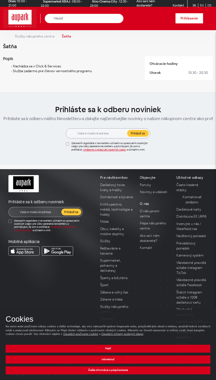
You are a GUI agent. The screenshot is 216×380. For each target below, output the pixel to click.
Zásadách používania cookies (80, 334)
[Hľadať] (49, 18)
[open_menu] (209, 18)
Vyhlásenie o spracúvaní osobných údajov (104, 149)
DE (210, 5)
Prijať (108, 348)
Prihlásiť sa (138, 133)
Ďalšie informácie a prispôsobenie (108, 370)
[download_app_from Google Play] (57, 251)
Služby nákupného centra (34, 36)
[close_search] (120, 18)
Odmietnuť (108, 359)
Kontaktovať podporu (192, 199)
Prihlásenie (189, 18)
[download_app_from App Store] (24, 251)
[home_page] (21, 18)
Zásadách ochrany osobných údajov (122, 334)
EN (202, 5)
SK (194, 5)
